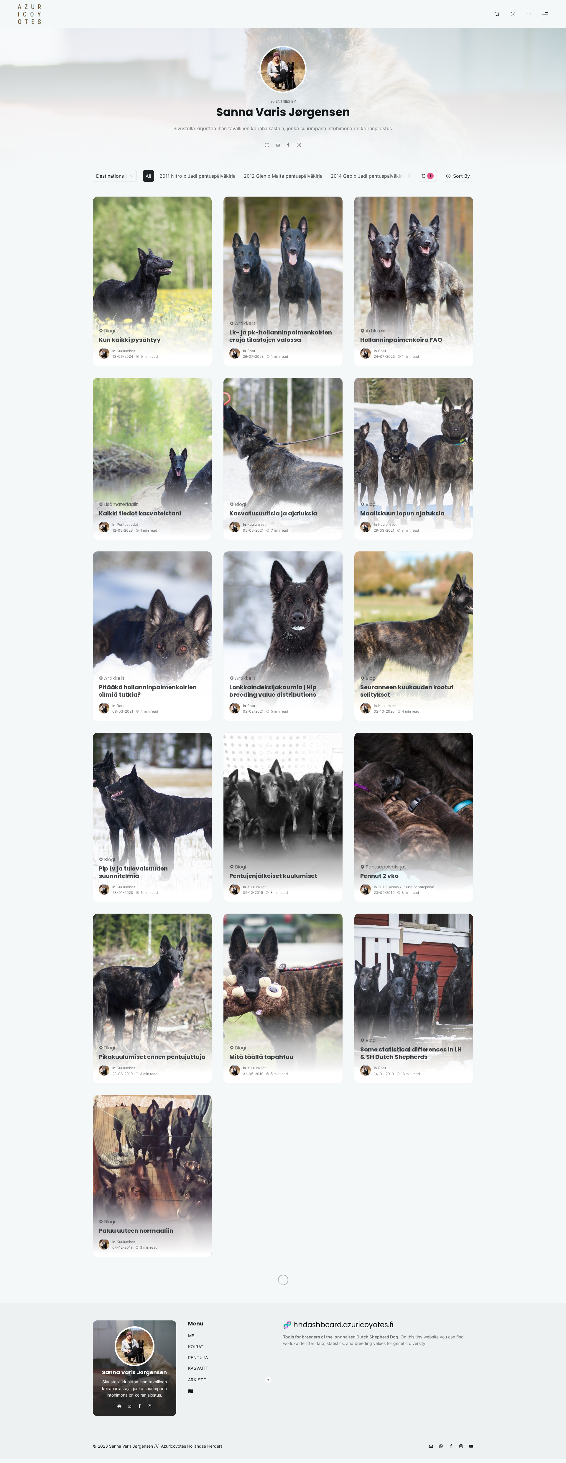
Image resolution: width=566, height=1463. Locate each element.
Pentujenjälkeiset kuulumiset (273, 876)
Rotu (251, 351)
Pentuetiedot (127, 524)
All (148, 176)
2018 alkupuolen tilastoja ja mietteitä (140, 1408)
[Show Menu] (545, 14)
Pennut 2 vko (379, 876)
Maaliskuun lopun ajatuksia (402, 513)
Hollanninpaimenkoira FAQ (401, 340)
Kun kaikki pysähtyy (130, 340)
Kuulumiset (126, 351)
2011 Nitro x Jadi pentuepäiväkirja (197, 176)
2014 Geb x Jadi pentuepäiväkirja (368, 176)
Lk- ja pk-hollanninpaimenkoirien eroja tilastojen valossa (280, 336)
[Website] (267, 145)
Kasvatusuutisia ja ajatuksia (273, 513)
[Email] (277, 145)
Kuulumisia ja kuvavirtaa (398, 1231)
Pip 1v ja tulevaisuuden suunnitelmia (133, 872)
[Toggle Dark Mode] (513, 14)
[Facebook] (288, 145)
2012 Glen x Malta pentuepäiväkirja (283, 176)
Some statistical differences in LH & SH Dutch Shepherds (411, 1053)
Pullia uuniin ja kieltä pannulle (274, 1231)
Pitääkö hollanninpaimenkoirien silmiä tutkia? (148, 691)
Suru (236, 1411)
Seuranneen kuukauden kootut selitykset (407, 691)
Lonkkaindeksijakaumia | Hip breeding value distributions (273, 691)
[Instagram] (299, 145)
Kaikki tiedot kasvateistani (140, 513)
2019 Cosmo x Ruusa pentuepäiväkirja (407, 887)
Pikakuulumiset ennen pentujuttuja (152, 1057)
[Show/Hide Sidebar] (529, 14)
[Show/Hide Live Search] (497, 14)
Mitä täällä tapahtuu (261, 1057)
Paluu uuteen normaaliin (136, 1231)
